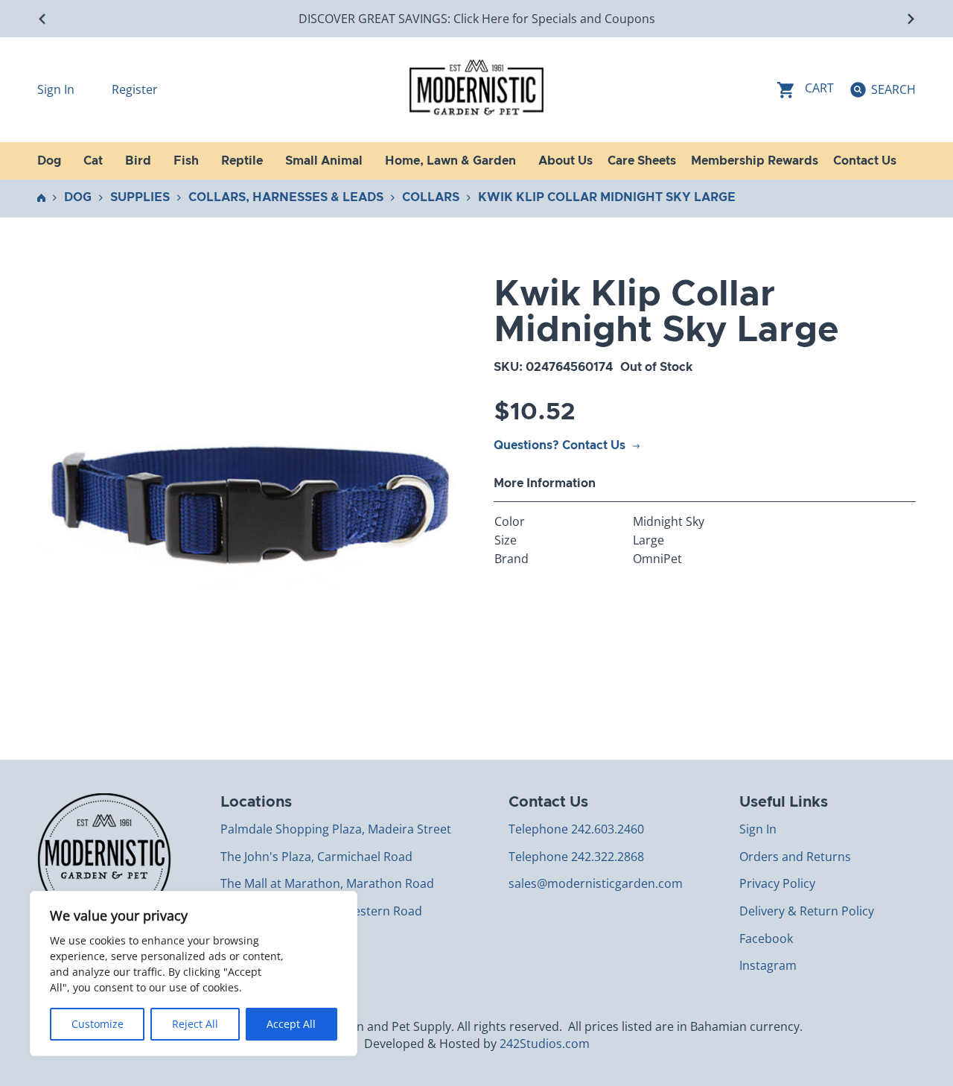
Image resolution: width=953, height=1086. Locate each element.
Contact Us (864, 161)
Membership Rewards (754, 161)
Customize (97, 1024)
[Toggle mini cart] (805, 90)
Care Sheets (642, 161)
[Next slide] (910, 19)
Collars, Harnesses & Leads (285, 197)
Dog (78, 197)
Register (135, 89)
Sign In (57, 89)
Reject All (195, 1024)
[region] (193, 973)
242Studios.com (545, 1043)
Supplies (140, 197)
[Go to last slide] (42, 19)
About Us (565, 161)
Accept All (291, 1024)
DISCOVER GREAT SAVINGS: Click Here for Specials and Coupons (477, 18)
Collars (430, 197)
